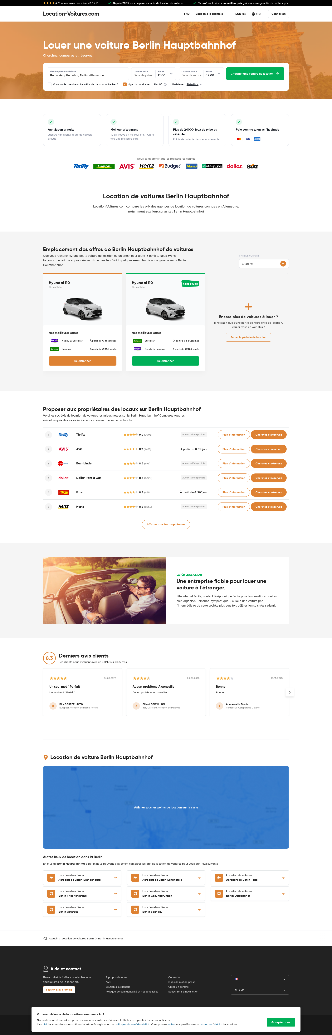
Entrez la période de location (248, 337)
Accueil (53, 938)
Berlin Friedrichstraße (72, 894)
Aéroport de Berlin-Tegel (242, 878)
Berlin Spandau (155, 910)
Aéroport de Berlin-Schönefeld (162, 878)
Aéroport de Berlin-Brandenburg (79, 878)
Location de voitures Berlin (78, 938)
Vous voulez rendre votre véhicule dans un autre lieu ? (85, 84)
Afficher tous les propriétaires (166, 524)
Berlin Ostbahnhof (239, 894)
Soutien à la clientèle (209, 14)
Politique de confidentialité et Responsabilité (132, 991)
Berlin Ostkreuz (71, 910)
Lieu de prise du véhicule (63, 71)
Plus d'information (233, 435)
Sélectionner (82, 361)
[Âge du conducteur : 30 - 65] (125, 84)
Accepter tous (280, 1022)
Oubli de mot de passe (181, 982)
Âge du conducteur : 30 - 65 (145, 84)
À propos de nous (116, 977)
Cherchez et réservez (269, 435)
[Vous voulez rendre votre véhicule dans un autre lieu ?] (49, 84)
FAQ (186, 14)
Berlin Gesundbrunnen (157, 894)
